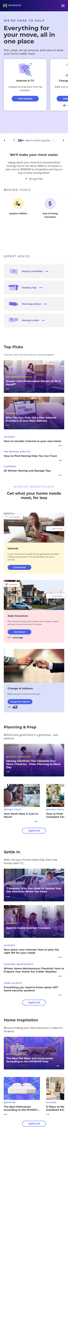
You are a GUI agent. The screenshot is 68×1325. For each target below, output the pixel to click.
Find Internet (19, 567)
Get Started (19, 632)
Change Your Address (20, 701)
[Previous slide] (4, 140)
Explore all (34, 830)
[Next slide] (63, 140)
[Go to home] (12, 6)
